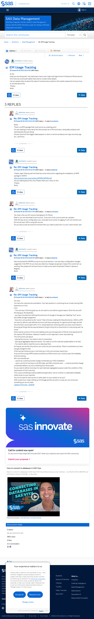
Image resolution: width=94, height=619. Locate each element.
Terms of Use (32, 616)
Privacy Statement (19, 616)
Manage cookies (28, 602)
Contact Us (84, 3)
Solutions (15, 42)
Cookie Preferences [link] (8, 616)
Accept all (19, 595)
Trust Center (44, 616)
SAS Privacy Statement (38, 579)
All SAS (64, 4)
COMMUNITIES (23, 4)
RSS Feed (57, 51)
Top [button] (10, 561)
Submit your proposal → (19, 459)
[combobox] (46, 35)
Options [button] (12, 51)
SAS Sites (89, 3)
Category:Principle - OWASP (24, 385)
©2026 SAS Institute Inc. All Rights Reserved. (65, 616)
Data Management (28, 42)
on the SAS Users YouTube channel (30, 518)
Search (73, 3)
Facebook (3, 608)
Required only (35, 595)
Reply (83, 95)
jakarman (22, 112)
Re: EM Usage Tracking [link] (46, 42)
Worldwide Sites (78, 3)
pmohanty (18, 61)
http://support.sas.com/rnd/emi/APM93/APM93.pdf (33, 178)
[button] (7, 67)
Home (6, 42)
